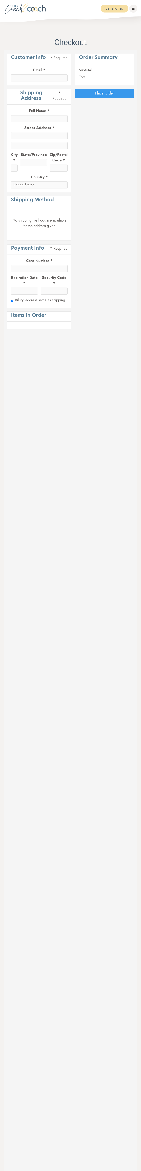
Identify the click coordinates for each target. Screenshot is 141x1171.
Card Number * (39, 260)
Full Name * (39, 111)
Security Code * (54, 280)
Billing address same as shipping (40, 300)
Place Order (104, 93)
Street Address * (39, 128)
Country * (39, 177)
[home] (25, 8)
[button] (133, 9)
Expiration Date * (24, 280)
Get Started (114, 8)
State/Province (34, 154)
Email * (39, 70)
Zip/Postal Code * (59, 157)
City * (14, 157)
